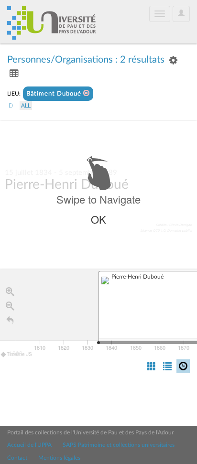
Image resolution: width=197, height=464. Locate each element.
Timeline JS (19, 354)
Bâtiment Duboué (54, 94)
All (26, 105)
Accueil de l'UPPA (29, 445)
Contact (17, 458)
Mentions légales (59, 458)
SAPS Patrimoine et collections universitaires (119, 445)
